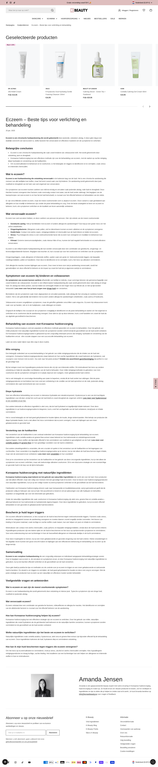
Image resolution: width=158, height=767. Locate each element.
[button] (155, 383)
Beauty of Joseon (90, 88)
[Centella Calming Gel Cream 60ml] (135, 65)
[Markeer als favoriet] (35, 48)
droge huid (51, 288)
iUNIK (122, 88)
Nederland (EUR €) (142, 3)
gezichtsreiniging (87, 359)
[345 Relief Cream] (23, 65)
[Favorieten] (144, 10)
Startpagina (10, 25)
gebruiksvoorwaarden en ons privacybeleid (21, 742)
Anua (48, 88)
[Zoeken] (52, 10)
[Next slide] (149, 106)
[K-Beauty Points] (5, 762)
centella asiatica (12, 443)
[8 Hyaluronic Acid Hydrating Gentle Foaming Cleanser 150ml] (60, 65)
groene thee (26, 443)
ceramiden (55, 454)
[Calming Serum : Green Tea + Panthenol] (98, 65)
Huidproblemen (23, 25)
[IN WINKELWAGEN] (72, 83)
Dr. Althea (12, 88)
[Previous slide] (143, 106)
